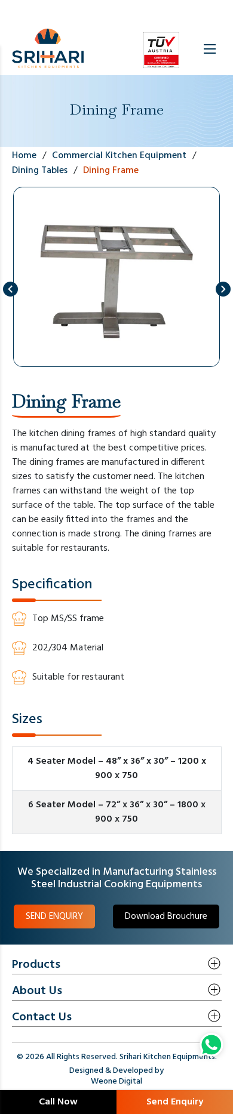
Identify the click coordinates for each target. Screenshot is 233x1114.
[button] (10, 289)
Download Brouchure (166, 916)
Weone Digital (116, 1081)
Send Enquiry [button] (174, 1102)
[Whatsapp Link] (211, 1045)
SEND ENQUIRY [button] (54, 916)
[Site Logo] (48, 49)
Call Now (58, 1102)
